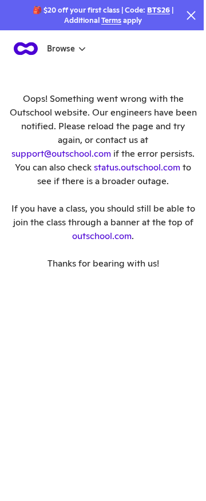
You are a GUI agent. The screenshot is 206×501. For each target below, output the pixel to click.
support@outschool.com (61, 154)
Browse (61, 48)
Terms (111, 20)
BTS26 (158, 10)
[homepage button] (26, 49)
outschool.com (102, 236)
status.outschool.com (137, 167)
